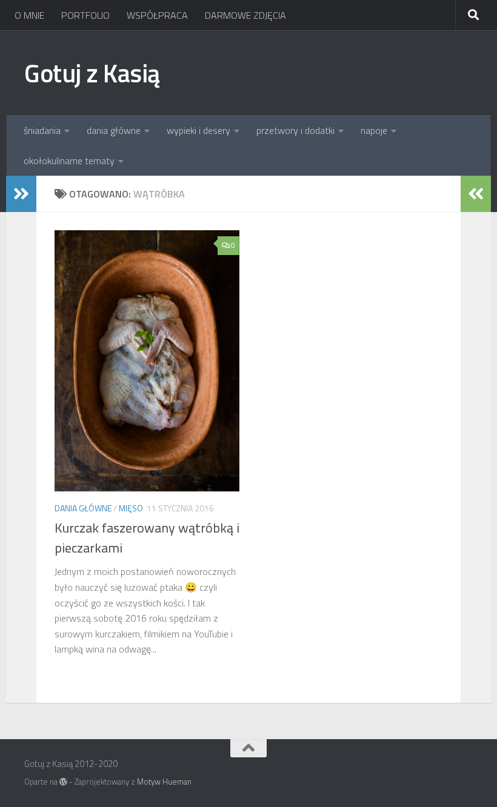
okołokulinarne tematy (69, 160)
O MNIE (29, 15)
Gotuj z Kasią (92, 73)
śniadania (42, 130)
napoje (374, 130)
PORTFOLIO (85, 15)
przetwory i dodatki (295, 130)
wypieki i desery (198, 130)
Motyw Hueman (164, 781)
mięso (131, 508)
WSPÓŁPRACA (157, 15)
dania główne (114, 130)
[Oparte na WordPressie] (63, 782)
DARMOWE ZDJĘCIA (245, 15)
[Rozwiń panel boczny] (21, 194)
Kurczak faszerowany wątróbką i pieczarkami (147, 537)
